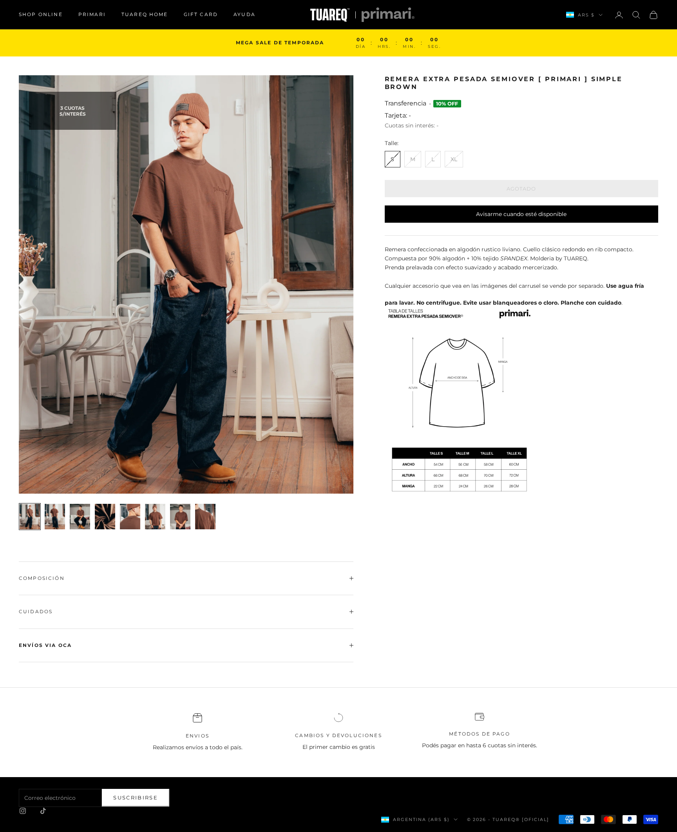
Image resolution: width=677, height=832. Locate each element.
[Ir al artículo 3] (80, 516)
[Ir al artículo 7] (180, 516)
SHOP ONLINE (41, 14)
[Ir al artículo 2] (55, 516)
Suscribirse (135, 797)
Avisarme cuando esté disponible (521, 214)
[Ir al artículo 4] (105, 516)
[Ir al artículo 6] (155, 516)
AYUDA (244, 14)
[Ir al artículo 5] (130, 516)
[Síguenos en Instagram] (23, 811)
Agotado (521, 188)
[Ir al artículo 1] (30, 516)
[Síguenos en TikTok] (43, 811)
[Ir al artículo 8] (205, 516)
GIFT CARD (201, 14)
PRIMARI (92, 14)
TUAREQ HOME (144, 14)
